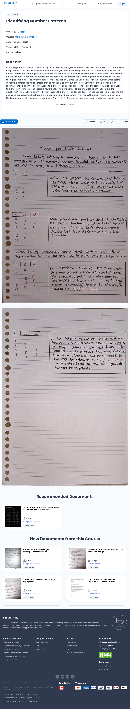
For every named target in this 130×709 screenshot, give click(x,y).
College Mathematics (26, 36)
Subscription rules (10, 698)
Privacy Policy (8, 694)
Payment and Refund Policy (14, 701)
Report (91, 121)
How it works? (72, 642)
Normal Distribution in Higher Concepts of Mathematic (36, 550)
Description (13, 62)
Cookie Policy (32, 701)
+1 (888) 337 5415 (108, 649)
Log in (122, 4)
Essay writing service (11, 642)
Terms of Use (21, 694)
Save (125, 121)
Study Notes (39, 649)
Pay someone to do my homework (16, 646)
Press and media (105, 666)
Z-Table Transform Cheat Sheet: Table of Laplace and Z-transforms (41, 508)
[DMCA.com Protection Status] (113, 655)
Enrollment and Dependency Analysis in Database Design (106, 550)
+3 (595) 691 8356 (109, 646)
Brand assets (104, 669)
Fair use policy (33, 694)
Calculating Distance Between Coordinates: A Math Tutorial (102, 580)
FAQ (68, 649)
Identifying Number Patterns (36, 21)
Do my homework (10, 660)
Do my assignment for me (13, 649)
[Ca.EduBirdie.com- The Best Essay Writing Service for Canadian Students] (61, 688)
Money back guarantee (76, 653)
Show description (66, 104)
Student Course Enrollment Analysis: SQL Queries (40, 580)
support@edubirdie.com (32, 628)
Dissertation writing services (14, 656)
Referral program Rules (28, 698)
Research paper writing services (15, 653)
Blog (37, 646)
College (22, 31)
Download (10, 121)
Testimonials (72, 646)
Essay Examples (41, 642)
